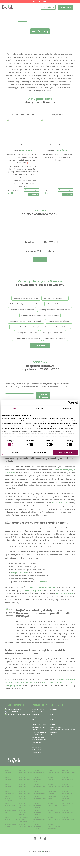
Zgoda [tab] (14, 408)
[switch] (30, 444)
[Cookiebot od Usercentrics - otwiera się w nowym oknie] (69, 402)
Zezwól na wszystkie (65, 452)
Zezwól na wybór (40, 452)
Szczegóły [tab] (40, 408)
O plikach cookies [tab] (66, 408)
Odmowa (15, 452)
